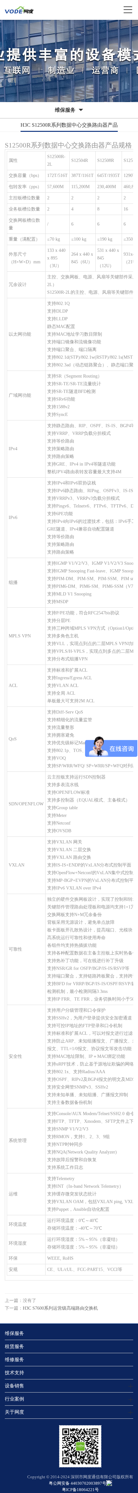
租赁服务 (14, 1346)
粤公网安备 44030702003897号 (77, 1483)
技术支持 (14, 1372)
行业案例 (14, 1398)
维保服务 (14, 1333)
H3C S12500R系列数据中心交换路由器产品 (69, 125)
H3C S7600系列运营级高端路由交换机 (60, 1308)
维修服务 (14, 1359)
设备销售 (14, 1385)
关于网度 (14, 1412)
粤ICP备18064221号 (80, 1489)
